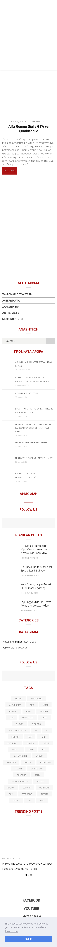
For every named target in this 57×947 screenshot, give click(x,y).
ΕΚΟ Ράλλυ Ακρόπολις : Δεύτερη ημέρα (34, 458)
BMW (28, 711)
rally (37, 775)
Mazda (27, 762)
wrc (42, 800)
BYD (12, 718)
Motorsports (12, 319)
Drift (44, 718)
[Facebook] (22, 523)
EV (36, 730)
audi (45, 705)
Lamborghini (20, 756)
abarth (18, 699)
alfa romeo (15, 705)
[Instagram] (35, 523)
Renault (41, 781)
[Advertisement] (28, 40)
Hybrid (46, 743)
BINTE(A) (15, 121)
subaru (27, 788)
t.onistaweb (21, 648)
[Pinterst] (48, 676)
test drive (27, 794)
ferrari (15, 737)
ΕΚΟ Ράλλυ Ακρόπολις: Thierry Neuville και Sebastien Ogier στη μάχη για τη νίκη (34, 428)
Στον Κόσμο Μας (37, 121)
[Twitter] (15, 676)
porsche (21, 775)
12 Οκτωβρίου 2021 (30, 558)
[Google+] (22, 676)
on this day (36, 769)
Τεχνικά (16, 858)
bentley (13, 711)
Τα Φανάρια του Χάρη (17, 294)
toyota (44, 794)
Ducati (19, 724)
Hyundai (16, 749)
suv (11, 794)
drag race (27, 718)
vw (29, 800)
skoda (10, 788)
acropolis (36, 699)
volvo (16, 800)
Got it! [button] (28, 939)
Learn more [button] (11, 931)
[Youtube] (28, 523)
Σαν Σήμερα (10, 306)
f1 (47, 730)
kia (43, 749)
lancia (39, 756)
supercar (44, 788)
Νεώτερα (6, 858)
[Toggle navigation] (52, 5)
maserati (11, 762)
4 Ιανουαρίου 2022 (29, 593)
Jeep (31, 749)
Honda (30, 743)
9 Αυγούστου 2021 (29, 610)
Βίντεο (23, 121)
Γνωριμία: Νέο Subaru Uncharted (31, 442)
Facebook (31, 900)
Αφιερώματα (11, 300)
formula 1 (12, 743)
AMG (32, 705)
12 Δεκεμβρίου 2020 (30, 575)
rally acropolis (20, 781)
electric (36, 724)
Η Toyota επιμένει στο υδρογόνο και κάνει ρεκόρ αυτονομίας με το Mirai (36, 549)
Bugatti (44, 711)
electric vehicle (17, 730)
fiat (30, 737)
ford (43, 737)
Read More (9, 171)
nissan (18, 769)
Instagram (31, 917)
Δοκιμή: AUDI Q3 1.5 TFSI (26, 393)
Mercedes (45, 762)
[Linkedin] (28, 676)
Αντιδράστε (10, 312)
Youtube (31, 909)
